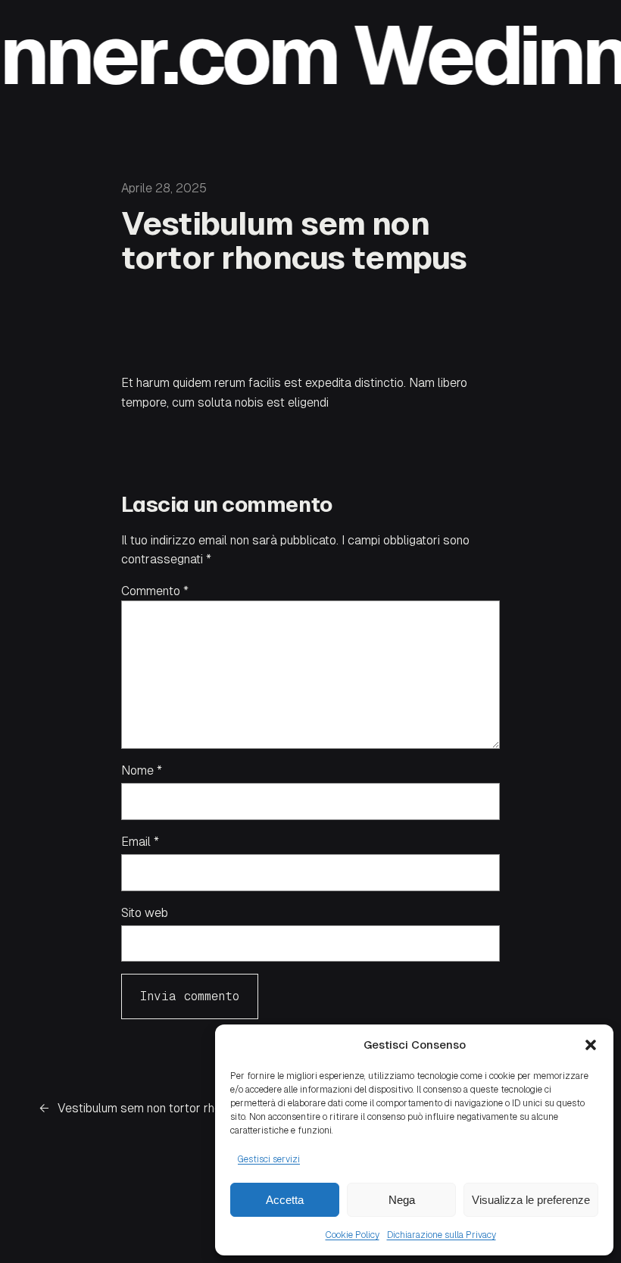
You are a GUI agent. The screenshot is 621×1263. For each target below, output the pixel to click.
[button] (590, 1044)
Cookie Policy (352, 1235)
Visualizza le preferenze (531, 1199)
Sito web (144, 913)
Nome (141, 770)
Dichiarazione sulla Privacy (441, 1235)
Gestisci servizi (269, 1159)
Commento (155, 591)
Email (140, 841)
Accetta (285, 1199)
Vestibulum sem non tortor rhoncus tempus (174, 1108)
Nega (402, 1199)
